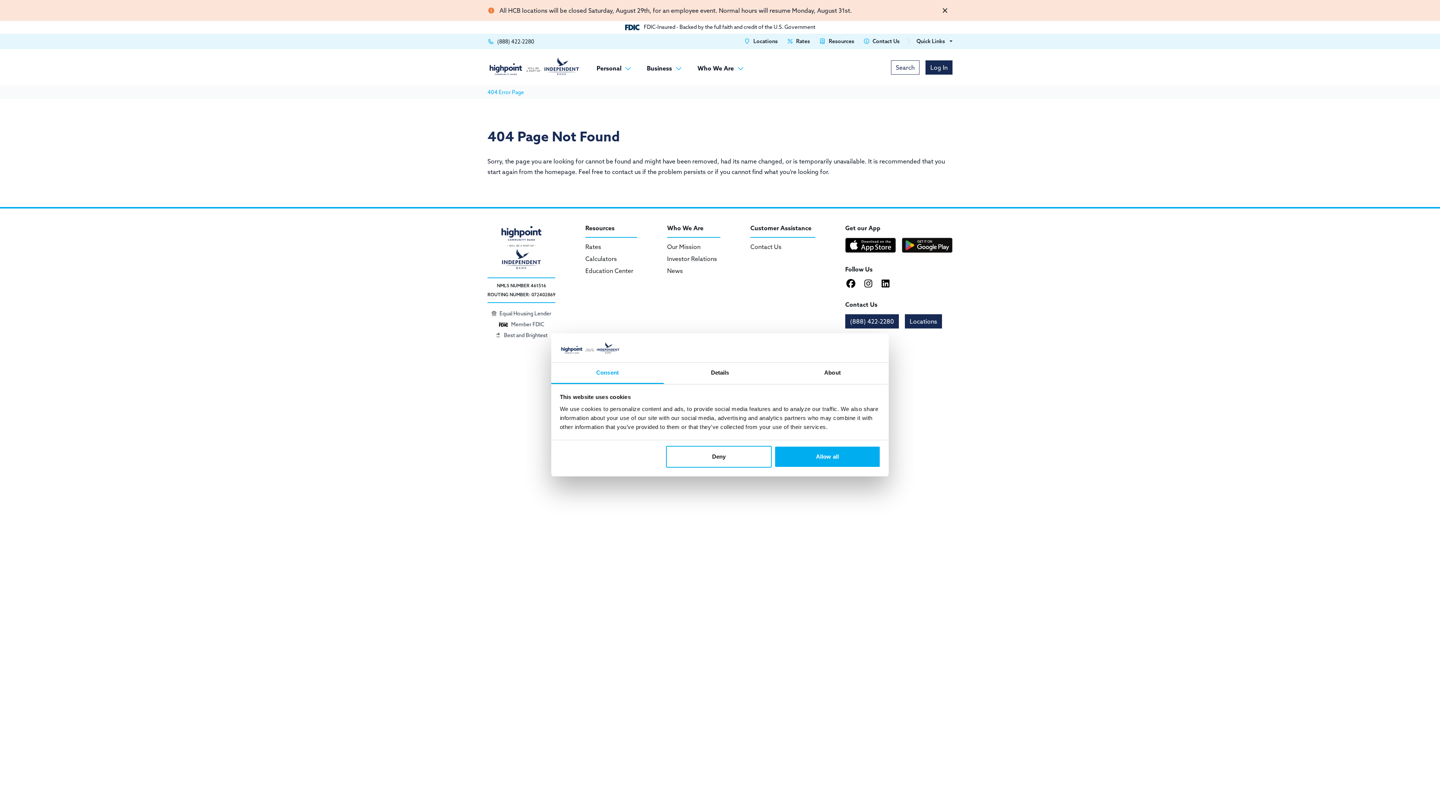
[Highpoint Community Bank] (534, 66)
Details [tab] (720, 372)
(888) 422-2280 (872, 321)
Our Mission (683, 246)
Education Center (609, 270)
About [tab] (832, 372)
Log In (939, 67)
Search (905, 67)
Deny (719, 456)
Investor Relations (692, 258)
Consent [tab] (607, 372)
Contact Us (766, 246)
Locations (923, 321)
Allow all (827, 456)
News (675, 270)
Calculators (601, 258)
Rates (593, 246)
